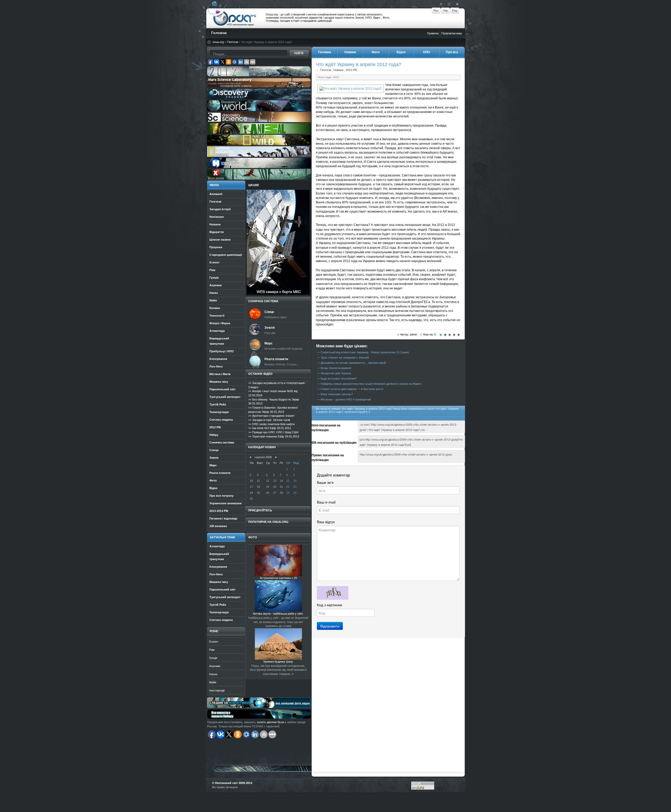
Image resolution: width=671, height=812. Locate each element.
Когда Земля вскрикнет (336, 368)
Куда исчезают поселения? (339, 378)
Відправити (329, 626)
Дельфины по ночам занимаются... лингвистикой (353, 362)
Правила (433, 33)
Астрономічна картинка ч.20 (278, 578)
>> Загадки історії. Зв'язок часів (269, 419)
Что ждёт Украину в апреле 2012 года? (358, 64)
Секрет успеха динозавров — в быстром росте (352, 389)
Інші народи (217, 690)
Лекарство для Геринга (336, 373)
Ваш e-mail (326, 502)
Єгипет (213, 641)
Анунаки (214, 666)
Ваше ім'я (325, 482)
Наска (213, 674)
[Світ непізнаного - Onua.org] (456, 4)
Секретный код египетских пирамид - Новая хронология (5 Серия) (365, 352)
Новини (338, 70)
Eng (454, 10)
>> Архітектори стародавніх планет (271, 415)
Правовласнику (451, 33)
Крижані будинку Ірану (278, 661)
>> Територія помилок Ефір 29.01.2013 (273, 436)
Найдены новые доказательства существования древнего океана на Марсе (371, 383)
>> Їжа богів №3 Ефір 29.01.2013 (269, 428)
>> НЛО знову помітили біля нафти (271, 424)
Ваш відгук (326, 522)
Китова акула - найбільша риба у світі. (278, 613)
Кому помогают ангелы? (337, 394)
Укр (445, 10)
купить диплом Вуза (270, 722)
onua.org (218, 42)
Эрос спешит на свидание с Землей (345, 357)
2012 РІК (351, 70)
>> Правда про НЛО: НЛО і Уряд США (273, 432)
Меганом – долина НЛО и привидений (346, 399)
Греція (213, 657)
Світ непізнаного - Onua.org (235, 18)
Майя (212, 682)
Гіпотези (232, 42)
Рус (436, 10)
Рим (212, 649)
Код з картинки (329, 605)
